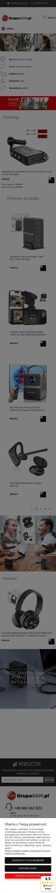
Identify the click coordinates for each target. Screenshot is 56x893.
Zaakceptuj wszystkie (28, 876)
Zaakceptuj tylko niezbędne (28, 860)
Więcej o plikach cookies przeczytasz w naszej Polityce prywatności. (27, 852)
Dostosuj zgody (28, 868)
